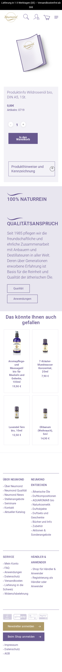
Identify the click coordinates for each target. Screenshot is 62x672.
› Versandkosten (13, 580)
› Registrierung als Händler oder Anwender (42, 582)
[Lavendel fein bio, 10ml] (17, 408)
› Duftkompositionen (43, 496)
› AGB (6, 653)
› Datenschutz (11, 576)
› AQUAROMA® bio (42, 500)
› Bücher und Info (41, 521)
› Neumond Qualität (15, 490)
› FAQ (6, 568)
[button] (56, 17)
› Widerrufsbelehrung (15, 593)
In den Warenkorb (23, 138)
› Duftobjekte (39, 509)
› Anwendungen (12, 572)
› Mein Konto (10, 563)
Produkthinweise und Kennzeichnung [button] (27, 169)
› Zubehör (37, 526)
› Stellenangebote (13, 499)
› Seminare (9, 503)
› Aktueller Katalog (14, 512)
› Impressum (10, 645)
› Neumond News (13, 494)
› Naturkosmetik (40, 504)
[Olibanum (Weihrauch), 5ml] (45, 408)
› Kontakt (8, 507)
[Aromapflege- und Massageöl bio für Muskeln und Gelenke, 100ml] (17, 342)
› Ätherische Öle (40, 491)
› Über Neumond (13, 486)
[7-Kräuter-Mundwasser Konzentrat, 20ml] (45, 342)
